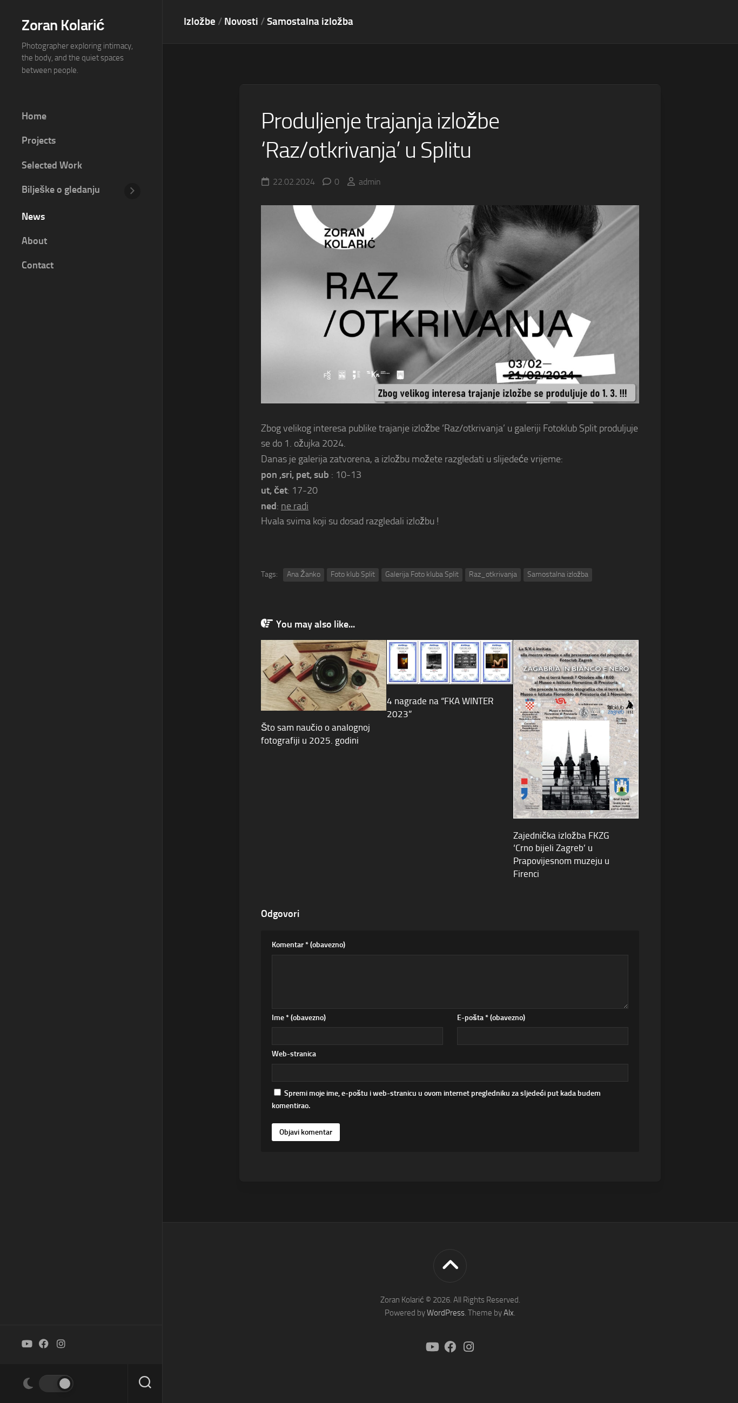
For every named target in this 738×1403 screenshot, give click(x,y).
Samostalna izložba (310, 21)
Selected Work (52, 165)
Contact (37, 265)
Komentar (308, 944)
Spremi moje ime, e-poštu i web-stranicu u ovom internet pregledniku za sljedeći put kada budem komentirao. (436, 1100)
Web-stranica (294, 1053)
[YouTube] (26, 1343)
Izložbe (200, 21)
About (34, 241)
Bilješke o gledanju (61, 189)
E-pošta (491, 1017)
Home (34, 116)
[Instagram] (61, 1343)
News (33, 216)
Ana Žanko (303, 574)
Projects (39, 140)
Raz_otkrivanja (493, 574)
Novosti (241, 21)
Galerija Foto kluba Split (422, 574)
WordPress (446, 1313)
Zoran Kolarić (63, 25)
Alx (509, 1313)
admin (370, 182)
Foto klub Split (353, 574)
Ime (299, 1017)
